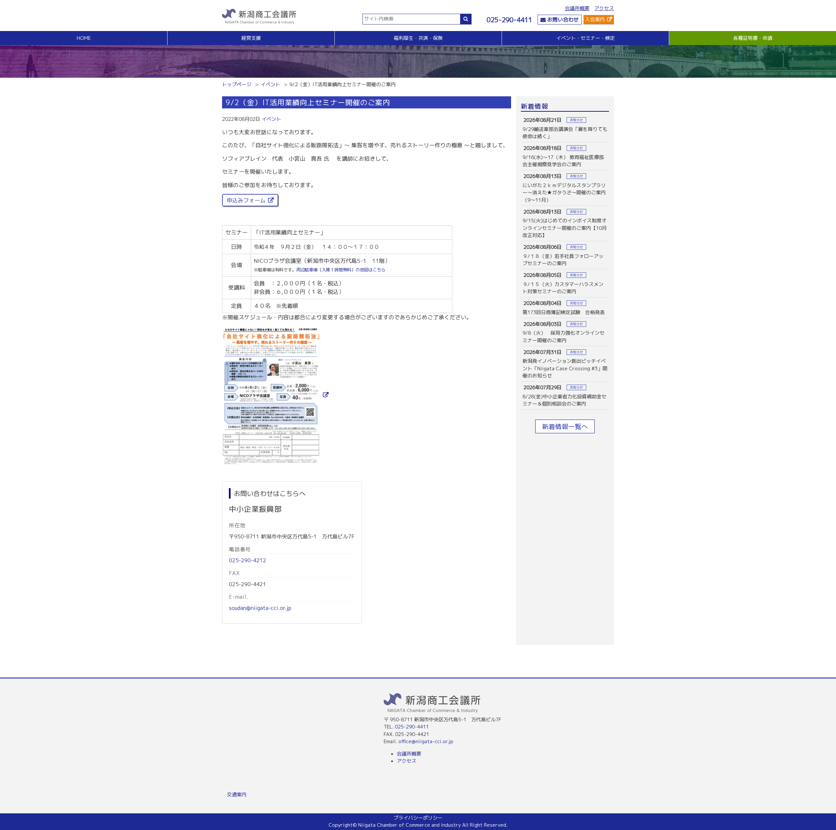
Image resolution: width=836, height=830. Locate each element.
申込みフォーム (246, 200)
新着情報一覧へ (565, 426)
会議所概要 (577, 8)
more (565, 128)
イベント (270, 84)
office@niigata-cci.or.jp (425, 741)
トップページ (236, 84)
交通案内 (237, 794)
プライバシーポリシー (418, 817)
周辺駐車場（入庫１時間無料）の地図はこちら (340, 270)
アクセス (604, 8)
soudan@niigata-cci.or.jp (260, 608)
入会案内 (595, 19)
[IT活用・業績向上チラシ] (275, 395)
